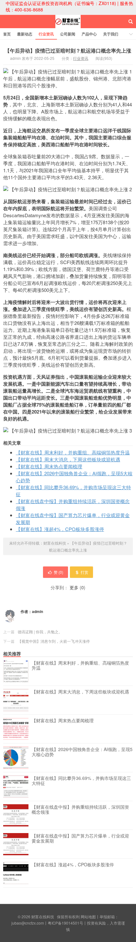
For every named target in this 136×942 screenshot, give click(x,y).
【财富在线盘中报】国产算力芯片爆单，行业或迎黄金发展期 (80, 838)
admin (37, 611)
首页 (7, 34)
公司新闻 (67, 34)
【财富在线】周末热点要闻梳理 (49, 466)
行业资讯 (46, 34)
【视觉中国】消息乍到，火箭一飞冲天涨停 (54, 641)
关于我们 (110, 34)
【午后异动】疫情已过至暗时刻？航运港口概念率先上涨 (68, 50)
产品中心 (89, 34)
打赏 (84, 572)
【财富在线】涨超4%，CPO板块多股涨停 (60, 529)
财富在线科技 (68, 27)
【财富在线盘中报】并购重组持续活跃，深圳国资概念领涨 (80, 809)
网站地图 (88, 916)
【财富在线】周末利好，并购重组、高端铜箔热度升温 (73, 452)
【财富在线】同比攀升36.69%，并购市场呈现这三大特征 (81, 780)
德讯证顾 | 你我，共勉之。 (40, 631)
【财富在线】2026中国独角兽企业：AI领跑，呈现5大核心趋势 (82, 752)
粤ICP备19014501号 (65, 923)
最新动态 (24, 34)
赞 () (58, 572)
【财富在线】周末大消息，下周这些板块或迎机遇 (68, 459)
